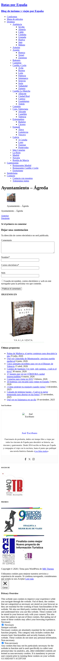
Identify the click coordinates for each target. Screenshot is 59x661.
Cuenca (21, 99)
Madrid (16, 155)
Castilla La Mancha (21, 91)
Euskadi (16, 127)
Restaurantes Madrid (22, 165)
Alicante (22, 111)
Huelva (21, 39)
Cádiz (21, 32)
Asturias (16, 47)
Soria (20, 83)
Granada (22, 37)
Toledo (21, 104)
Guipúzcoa (23, 132)
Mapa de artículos (15, 19)
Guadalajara (23, 101)
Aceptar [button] (21, 579)
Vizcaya (22, 134)
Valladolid (22, 86)
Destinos (11, 22)
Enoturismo (18, 170)
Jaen (20, 42)
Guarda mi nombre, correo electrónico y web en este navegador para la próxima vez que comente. (26, 282)
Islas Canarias (19, 150)
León (20, 73)
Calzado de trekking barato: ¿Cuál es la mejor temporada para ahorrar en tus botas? (27, 393)
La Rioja (16, 152)
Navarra (16, 158)
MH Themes (48, 569)
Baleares (16, 60)
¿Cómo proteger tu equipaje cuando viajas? (26, 387)
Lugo (20, 142)
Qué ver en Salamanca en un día (21, 399)
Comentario (6, 240)
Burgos (21, 70)
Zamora (21, 88)
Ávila (20, 68)
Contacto (11, 175)
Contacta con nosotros (23, 178)
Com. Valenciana (20, 109)
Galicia (16, 137)
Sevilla (21, 27)
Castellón (22, 114)
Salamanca (23, 78)
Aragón (16, 50)
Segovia (22, 81)
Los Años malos (41, 451)
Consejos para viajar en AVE (20, 379)
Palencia (22, 75)
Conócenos (12, 16)
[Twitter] (29, 459)
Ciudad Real (24, 96)
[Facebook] (25, 459)
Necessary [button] (5, 622)
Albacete (22, 93)
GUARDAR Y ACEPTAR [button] (13, 658)
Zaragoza (22, 57)
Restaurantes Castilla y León (25, 168)
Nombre (5, 257)
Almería (22, 29)
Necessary (9, 625)
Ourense (22, 145)
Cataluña (17, 106)
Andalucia (17, 24)
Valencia (22, 116)
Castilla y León (19, 65)
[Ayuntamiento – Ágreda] (11, 201)
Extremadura (18, 119)
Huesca (21, 52)
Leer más (29, 579)
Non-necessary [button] (8, 640)
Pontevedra (23, 147)
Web (3, 273)
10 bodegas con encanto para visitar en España (28, 381)
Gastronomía (12, 163)
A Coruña (22, 140)
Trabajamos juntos (21, 181)
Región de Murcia (21, 160)
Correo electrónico (9, 265)
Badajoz (22, 122)
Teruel (21, 55)
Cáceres (21, 124)
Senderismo (12, 173)
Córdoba (22, 34)
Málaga (21, 45)
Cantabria (17, 63)
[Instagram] (33, 459)
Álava (21, 129)
